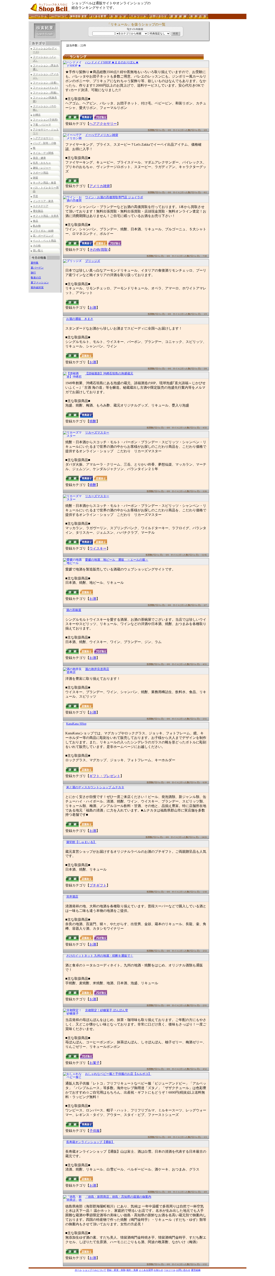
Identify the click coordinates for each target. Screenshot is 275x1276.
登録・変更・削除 (116, 1270)
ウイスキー (98, 548)
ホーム (78, 1270)
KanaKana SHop (76, 723)
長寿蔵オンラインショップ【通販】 (90, 1142)
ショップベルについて (94, 1270)
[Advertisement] (228, 85)
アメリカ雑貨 (99, 186)
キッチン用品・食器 (44, 182)
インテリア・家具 (43, 201)
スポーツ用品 (40, 172)
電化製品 (38, 210)
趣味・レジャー (42, 167)
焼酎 (92, 421)
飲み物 (37, 225)
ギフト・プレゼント (104, 776)
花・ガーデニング (43, 235)
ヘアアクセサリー (43, 138)
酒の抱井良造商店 (97, 669)
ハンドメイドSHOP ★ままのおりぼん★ (112, 62)
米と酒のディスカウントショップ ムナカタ (95, 787)
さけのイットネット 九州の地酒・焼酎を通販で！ (99, 955)
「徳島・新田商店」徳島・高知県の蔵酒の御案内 (118, 1196)
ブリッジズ (92, 261)
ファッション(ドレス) (45, 87)
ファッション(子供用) (45, 119)
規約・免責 (132, 1270)
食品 (35, 220)
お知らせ (158, 1270)
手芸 (35, 196)
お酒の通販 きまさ (79, 319)
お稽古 (37, 114)
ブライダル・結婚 (43, 230)
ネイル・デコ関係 (43, 152)
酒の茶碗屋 (73, 610)
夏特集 (34, 262)
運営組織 (195, 1270)
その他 (37, 245)
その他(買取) (99, 249)
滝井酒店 (72, 896)
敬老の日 (36, 277)
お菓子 (94, 1063)
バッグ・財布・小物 (44, 143)
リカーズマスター (97, 432)
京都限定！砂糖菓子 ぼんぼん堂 (106, 1010)
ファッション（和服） (46, 92)
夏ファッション (40, 282)
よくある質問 (146, 1270)
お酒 (92, 307)
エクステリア (40, 206)
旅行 (33, 272)
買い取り (38, 250)
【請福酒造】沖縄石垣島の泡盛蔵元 (109, 373)
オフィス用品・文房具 (46, 215)
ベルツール (170, 1270)
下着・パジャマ (42, 124)
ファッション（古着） (46, 82)
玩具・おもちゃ (42, 162)
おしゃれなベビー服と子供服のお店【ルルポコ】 (118, 1074)
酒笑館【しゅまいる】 (81, 842)
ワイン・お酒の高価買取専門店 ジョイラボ (114, 197)
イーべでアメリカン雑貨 (101, 135)
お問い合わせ (183, 1270)
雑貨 (35, 177)
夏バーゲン (37, 267)
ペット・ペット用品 (44, 240)
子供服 (94, 1130)
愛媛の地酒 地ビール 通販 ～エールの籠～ (116, 559)
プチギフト (98, 885)
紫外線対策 (37, 287)
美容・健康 (39, 157)
